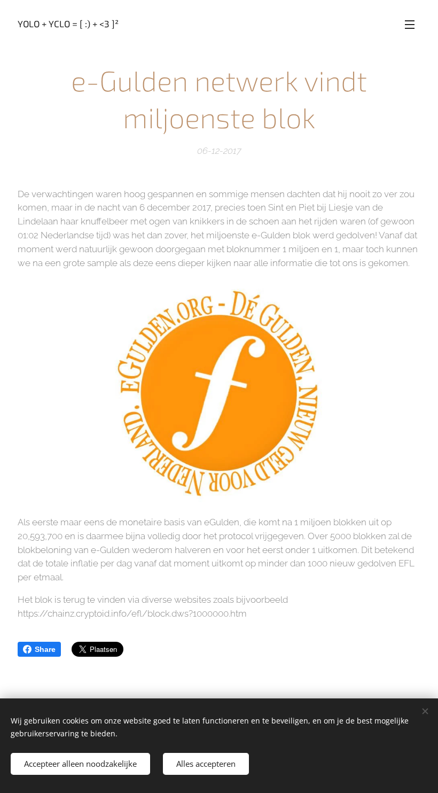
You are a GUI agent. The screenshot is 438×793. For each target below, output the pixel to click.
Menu (409, 24)
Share (45, 649)
